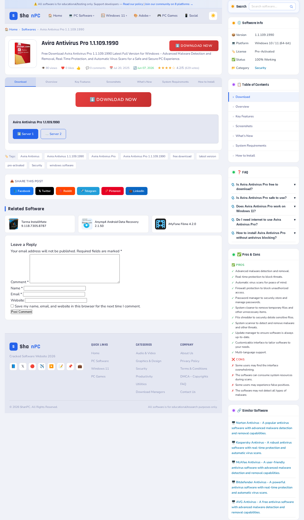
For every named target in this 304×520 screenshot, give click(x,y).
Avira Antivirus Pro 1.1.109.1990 (144, 156)
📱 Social (191, 15)
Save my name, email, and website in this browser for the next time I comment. (77, 306)
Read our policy (133, 4)
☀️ (213, 15)
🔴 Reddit (65, 191)
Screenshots (113, 82)
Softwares (29, 29)
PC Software (100, 361)
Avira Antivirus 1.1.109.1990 (65, 156)
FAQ (183, 384)
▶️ (51, 366)
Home (95, 353)
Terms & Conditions (193, 369)
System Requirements (175, 82)
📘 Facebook (22, 191)
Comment (20, 282)
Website (17, 300)
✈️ (42, 366)
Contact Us (187, 392)
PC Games (98, 376)
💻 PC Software (81, 15)
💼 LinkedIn (136, 191)
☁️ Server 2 (53, 134)
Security (37, 165)
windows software (61, 165)
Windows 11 (100, 369)
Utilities (141, 384)
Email (16, 294)
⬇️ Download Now (194, 45)
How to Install (206, 82)
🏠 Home (55, 15)
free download (182, 156)
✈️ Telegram (88, 191)
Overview (51, 82)
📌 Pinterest (112, 191)
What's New (144, 82)
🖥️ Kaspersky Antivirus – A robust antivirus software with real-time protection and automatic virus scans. (262, 447)
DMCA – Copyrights (194, 376)
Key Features (82, 82)
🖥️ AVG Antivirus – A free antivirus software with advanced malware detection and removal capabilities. (263, 507)
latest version (207, 156)
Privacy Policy (190, 361)
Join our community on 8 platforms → (169, 4)
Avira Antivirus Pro (103, 156)
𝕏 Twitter (45, 191)
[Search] (291, 6)
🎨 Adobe (142, 15)
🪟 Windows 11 (114, 15)
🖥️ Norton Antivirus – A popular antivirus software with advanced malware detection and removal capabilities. (262, 428)
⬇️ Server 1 (25, 134)
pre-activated (16, 165)
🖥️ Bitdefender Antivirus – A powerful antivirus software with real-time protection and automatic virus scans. (262, 487)
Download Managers (150, 392)
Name (17, 288)
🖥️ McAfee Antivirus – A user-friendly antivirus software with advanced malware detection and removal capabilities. (261, 467)
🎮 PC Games (167, 15)
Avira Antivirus (29, 156)
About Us (186, 353)
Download (20, 82)
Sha (26, 15)
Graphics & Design (148, 361)
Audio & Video (146, 353)
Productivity (144, 376)
